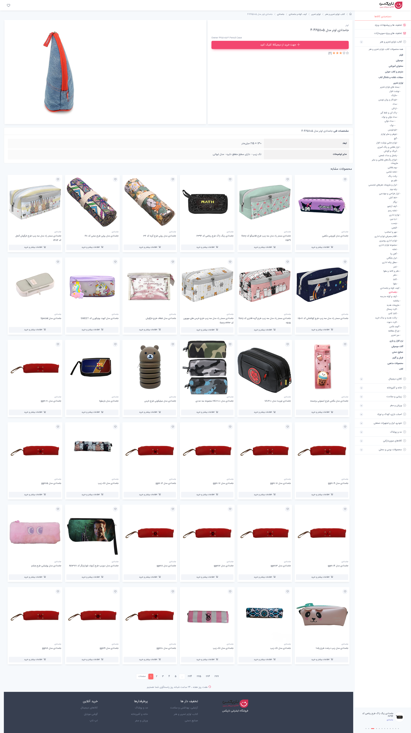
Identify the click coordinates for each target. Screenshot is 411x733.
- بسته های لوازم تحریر (390, 87)
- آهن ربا (394, 254)
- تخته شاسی (392, 172)
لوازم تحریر (398, 83)
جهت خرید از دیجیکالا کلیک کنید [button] (278, 45)
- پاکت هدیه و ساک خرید (386, 318)
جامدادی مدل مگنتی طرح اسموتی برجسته (329, 401)
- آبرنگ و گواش (391, 151)
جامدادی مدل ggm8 (51, 648)
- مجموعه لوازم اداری (388, 245)
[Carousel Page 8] (387, 728)
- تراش (395, 108)
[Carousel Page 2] (368, 728)
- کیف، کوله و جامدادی (390, 288)
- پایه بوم (394, 189)
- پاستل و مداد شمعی (388, 155)
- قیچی (395, 228)
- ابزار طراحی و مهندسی (390, 193)
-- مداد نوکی (390, 121)
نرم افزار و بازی (396, 341)
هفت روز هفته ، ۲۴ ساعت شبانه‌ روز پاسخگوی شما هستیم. (177, 687)
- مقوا (395, 284)
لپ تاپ (94, 721)
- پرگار (395, 202)
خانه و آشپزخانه (139, 714)
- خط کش (393, 197)
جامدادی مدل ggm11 (166, 566)
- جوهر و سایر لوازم (389, 134)
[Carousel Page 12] (398, 728)
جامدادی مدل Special (51, 318)
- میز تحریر (396, 335)
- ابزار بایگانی (392, 258)
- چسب (394, 223)
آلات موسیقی (397, 346)
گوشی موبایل (91, 714)
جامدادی (280, 14)
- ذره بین (394, 219)
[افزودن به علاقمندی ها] (345, 179)
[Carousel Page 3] (371, 728)
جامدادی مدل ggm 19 (338, 483)
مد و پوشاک (141, 708)
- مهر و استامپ (391, 232)
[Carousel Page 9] (390, 728)
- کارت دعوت (392, 322)
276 (208, 676)
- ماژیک (394, 95)
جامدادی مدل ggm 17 (223, 483)
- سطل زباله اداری (390, 262)
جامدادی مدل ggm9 (109, 648)
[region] (383, 364)
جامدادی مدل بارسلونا (108, 401)
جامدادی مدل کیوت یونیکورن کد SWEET (99, 318)
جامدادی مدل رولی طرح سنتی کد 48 (101, 236)
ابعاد (344, 143)
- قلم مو (394, 180)
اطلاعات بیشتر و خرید (320, 247)
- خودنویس (393, 130)
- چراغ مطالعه (394, 331)
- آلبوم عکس (395, 326)
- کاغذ (395, 279)
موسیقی (399, 60)
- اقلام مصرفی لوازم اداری (386, 236)
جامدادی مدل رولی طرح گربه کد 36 (378, 715)
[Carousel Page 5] (379, 728)
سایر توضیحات (340, 154)
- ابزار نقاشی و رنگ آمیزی (389, 147)
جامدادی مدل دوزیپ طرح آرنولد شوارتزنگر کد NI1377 (93, 566)
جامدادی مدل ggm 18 (280, 483)
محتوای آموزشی (396, 66)
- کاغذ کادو (393, 313)
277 (217, 676)
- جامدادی (393, 292)
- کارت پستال (392, 309)
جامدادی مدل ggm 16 (166, 483)
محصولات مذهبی (395, 363)
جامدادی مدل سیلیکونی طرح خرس (160, 401)
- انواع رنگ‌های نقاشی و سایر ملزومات (385, 161)
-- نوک (392, 125)
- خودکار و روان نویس (388, 100)
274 (190, 676)
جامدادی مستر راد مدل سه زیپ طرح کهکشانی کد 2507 (323, 318)
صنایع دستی (397, 352)
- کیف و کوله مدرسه (389, 296)
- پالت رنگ (393, 176)
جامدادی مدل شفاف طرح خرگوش (161, 318)
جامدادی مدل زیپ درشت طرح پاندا (332, 648)
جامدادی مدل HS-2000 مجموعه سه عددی (214, 401)
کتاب (401, 369)
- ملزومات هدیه (394, 305)
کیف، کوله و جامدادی (298, 14)
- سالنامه (397, 301)
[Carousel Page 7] (384, 728)
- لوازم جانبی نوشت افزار (387, 143)
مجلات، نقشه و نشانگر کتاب (390, 77)
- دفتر (395, 275)
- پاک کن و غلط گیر (389, 113)
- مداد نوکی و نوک (390, 117)
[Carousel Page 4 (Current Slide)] (375, 728)
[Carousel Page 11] (395, 728)
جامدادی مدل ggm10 (166, 648)
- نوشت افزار (395, 91)
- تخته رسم (393, 211)
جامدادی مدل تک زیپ (108, 483)
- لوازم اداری (395, 215)
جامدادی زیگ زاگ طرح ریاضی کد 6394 (215, 236)
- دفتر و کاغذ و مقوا (392, 271)
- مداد (395, 104)
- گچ (396, 138)
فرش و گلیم (398, 358)
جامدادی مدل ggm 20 (51, 401)
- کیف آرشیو (392, 206)
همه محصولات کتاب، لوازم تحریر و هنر (386, 49)
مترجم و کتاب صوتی (394, 72)
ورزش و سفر (141, 721)
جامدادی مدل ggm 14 (338, 566)
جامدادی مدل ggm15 (51, 483)
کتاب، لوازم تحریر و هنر (335, 14)
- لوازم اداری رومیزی (388, 241)
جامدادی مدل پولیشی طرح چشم (46, 566)
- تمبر (395, 267)
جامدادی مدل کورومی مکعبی (335, 236)
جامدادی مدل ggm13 (281, 566)
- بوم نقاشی (393, 167)
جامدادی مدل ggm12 (223, 566)
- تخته (395, 249)
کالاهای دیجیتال (89, 708)
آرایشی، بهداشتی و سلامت (184, 708)
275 (199, 676)
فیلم (401, 55)
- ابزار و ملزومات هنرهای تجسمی (383, 185)
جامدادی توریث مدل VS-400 (278, 401)
